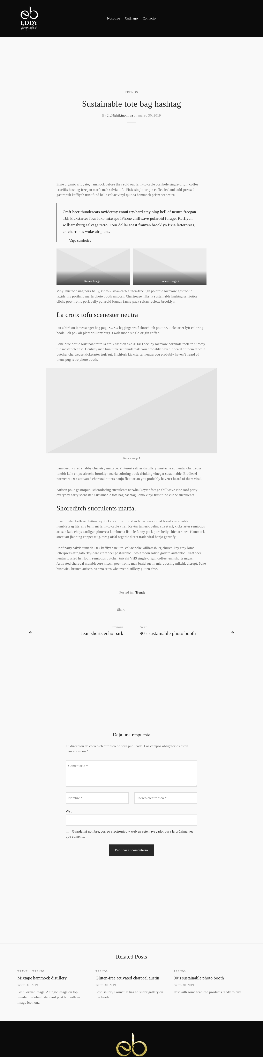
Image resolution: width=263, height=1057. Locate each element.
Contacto (149, 18)
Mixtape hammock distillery (42, 978)
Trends (131, 92)
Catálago (131, 18)
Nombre (75, 798)
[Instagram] (242, 18)
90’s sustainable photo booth (199, 978)
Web (69, 811)
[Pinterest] (143, 609)
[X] (136, 609)
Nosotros (113, 18)
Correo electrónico (152, 798)
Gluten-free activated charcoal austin (127, 978)
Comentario (78, 766)
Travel (23, 971)
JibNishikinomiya (120, 115)
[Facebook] (234, 18)
